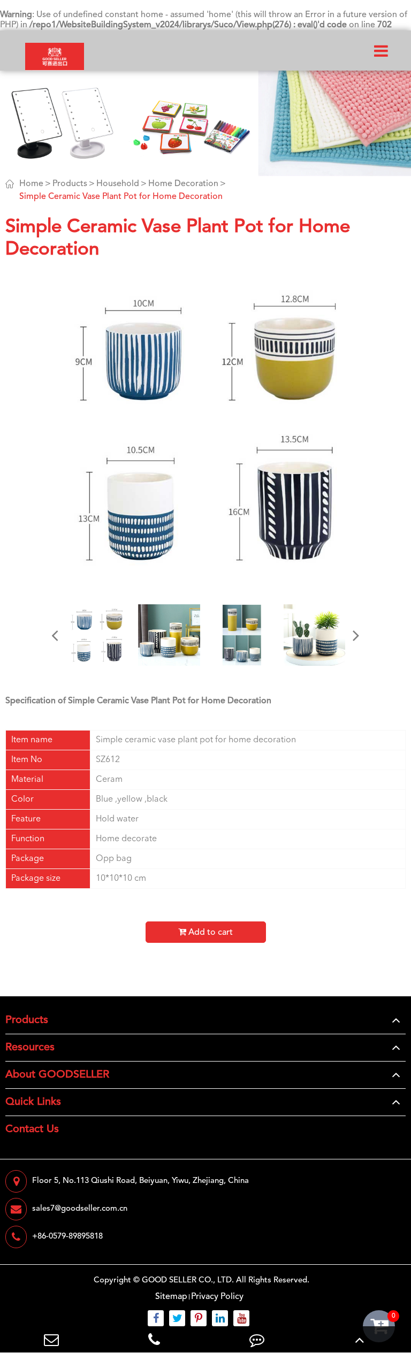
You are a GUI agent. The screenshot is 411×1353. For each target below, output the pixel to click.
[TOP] (359, 1339)
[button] (55, 635)
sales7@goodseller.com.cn (79, 1209)
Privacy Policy (217, 1297)
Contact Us (32, 1129)
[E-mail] (51, 1339)
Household (117, 184)
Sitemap (171, 1297)
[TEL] (154, 1339)
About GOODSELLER (57, 1075)
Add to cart (209, 932)
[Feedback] (257, 1339)
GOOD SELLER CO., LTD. (188, 1281)
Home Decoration (183, 184)
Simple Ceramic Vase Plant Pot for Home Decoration (121, 197)
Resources (30, 1047)
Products (69, 184)
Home (31, 184)
